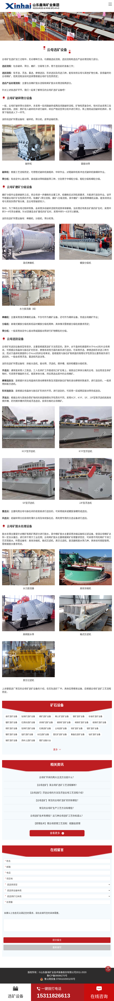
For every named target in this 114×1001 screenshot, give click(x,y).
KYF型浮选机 (85, 451)
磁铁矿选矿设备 (64, 722)
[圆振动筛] (85, 143)
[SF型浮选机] (28, 479)
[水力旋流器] (28, 567)
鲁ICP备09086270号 (57, 975)
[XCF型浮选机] (28, 427)
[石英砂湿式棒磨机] (28, 242)
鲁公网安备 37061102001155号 (59, 979)
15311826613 (53, 995)
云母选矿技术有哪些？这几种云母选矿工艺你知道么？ (57, 816)
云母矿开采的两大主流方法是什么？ (57, 777)
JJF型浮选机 (85, 503)
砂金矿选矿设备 (95, 716)
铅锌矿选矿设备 (28, 728)
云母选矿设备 (61, 728)
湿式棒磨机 (28, 263)
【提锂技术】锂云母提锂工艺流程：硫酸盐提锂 (57, 823)
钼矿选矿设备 (92, 728)
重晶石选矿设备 (78, 734)
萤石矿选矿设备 (60, 734)
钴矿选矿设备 (94, 734)
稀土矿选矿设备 (62, 716)
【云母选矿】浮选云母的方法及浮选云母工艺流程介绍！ (57, 793)
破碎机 (28, 164)
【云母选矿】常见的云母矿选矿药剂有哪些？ (57, 800)
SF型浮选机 (28, 503)
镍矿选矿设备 (11, 734)
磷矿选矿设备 (45, 716)
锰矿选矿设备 (27, 734)
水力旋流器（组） (28, 309)
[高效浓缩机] (85, 567)
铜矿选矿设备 (11, 728)
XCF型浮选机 (28, 451)
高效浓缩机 (85, 588)
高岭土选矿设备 (28, 740)
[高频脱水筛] (28, 613)
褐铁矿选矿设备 (81, 722)
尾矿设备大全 (45, 740)
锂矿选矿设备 (11, 722)
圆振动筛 (85, 164)
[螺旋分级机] (85, 242)
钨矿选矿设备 (77, 728)
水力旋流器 (28, 588)
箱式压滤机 (85, 634)
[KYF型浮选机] (85, 427)
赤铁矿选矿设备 (46, 722)
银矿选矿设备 (79, 716)
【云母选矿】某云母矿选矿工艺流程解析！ (57, 785)
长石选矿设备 (43, 734)
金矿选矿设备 (11, 716)
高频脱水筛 (28, 634)
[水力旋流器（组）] (28, 288)
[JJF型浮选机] (85, 479)
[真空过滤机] (28, 659)
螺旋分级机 (85, 263)
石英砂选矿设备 (28, 722)
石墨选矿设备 (45, 728)
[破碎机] (28, 143)
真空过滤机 (28, 680)
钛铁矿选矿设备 (28, 716)
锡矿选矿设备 (11, 740)
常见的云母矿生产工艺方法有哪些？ (57, 808)
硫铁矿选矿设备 (99, 722)
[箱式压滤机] (85, 613)
